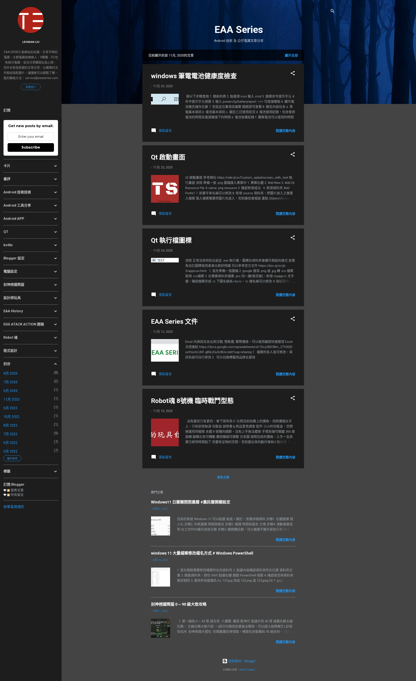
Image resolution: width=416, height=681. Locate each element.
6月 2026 (10, 391)
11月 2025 (11, 399)
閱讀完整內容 (285, 131)
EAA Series (238, 29)
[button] (292, 74)
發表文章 (17, 490)
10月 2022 (11, 417)
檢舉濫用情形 (13, 507)
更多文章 (223, 477)
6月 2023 (10, 408)
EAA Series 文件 (174, 321)
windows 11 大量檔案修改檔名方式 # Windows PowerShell (202, 553)
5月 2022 (10, 451)
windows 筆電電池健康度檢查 (194, 76)
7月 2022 (10, 434)
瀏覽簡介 (31, 87)
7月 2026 (10, 382)
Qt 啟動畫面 (168, 157)
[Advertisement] (321, 115)
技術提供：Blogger (241, 661)
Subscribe (30, 147)
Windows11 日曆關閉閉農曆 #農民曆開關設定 (190, 502)
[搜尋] (332, 11)
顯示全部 (291, 55)
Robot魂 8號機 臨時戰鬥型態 (192, 400)
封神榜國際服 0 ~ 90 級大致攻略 (178, 604)
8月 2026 (10, 373)
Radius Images (247, 669)
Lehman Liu (30, 42)
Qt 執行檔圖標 (171, 240)
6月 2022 (10, 443)
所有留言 (17, 495)
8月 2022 (10, 425)
